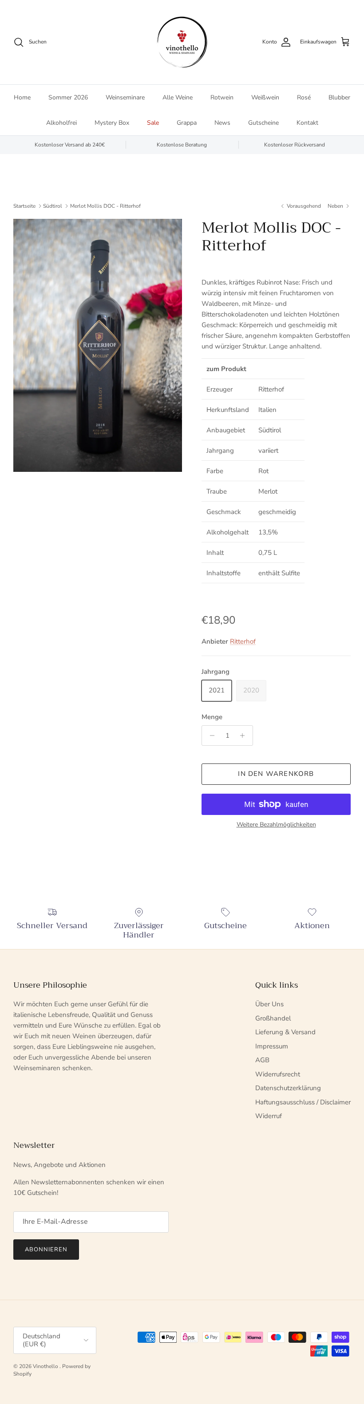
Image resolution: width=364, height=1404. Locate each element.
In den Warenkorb (276, 773)
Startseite (24, 206)
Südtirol (52, 206)
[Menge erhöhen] (245, 735)
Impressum (271, 1046)
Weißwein (265, 97)
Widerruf (268, 1115)
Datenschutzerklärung (288, 1088)
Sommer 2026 (68, 97)
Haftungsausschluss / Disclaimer (303, 1102)
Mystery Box (112, 123)
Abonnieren (46, 1250)
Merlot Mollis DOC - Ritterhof (105, 206)
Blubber (339, 97)
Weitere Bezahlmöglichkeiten (276, 825)
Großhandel (273, 1018)
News (222, 123)
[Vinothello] (182, 42)
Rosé (304, 97)
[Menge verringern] (210, 735)
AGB (262, 1060)
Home (22, 97)
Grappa (187, 123)
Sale (153, 123)
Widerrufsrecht (277, 1074)
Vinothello (46, 1366)
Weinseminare (125, 97)
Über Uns (269, 1004)
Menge (212, 716)
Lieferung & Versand (285, 1032)
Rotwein (221, 97)
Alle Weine (177, 97)
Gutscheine (263, 123)
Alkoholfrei (61, 123)
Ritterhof (243, 641)
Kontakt (307, 123)
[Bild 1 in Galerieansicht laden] (97, 345)
